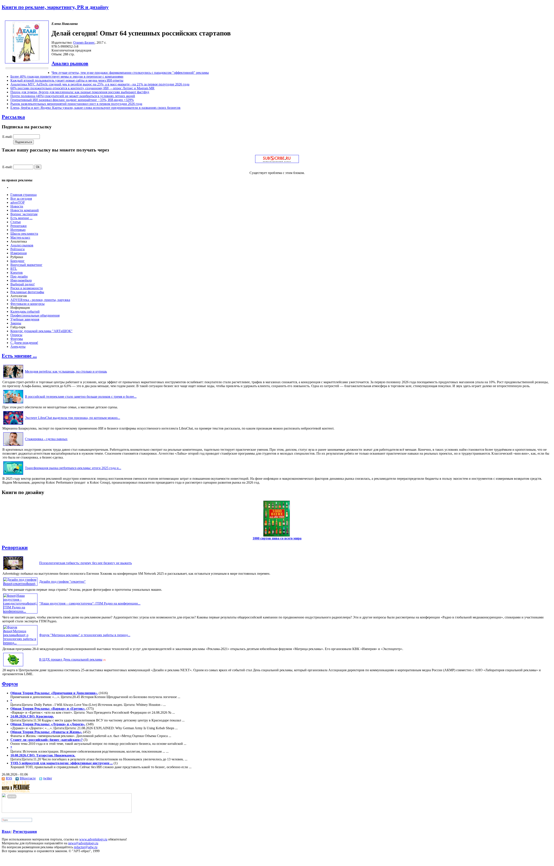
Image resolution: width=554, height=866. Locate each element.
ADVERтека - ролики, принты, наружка (40, 300)
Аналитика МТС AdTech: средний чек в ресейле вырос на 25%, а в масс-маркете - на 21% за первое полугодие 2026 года (99, 84)
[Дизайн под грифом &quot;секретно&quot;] (20, 583)
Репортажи (18, 226)
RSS (9, 778)
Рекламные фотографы (27, 292)
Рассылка (13, 117)
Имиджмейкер (21, 280)
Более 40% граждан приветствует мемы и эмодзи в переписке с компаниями (66, 76)
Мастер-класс (20, 237)
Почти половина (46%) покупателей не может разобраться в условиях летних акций (72, 96)
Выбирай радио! (22, 284)
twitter (47, 778)
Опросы (16, 335)
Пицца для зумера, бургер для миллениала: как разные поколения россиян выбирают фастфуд (79, 92)
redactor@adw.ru (85, 847)
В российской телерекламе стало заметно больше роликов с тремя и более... (81, 396)
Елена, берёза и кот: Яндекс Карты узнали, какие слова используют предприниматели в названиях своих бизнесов (95, 107)
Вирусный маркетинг (26, 265)
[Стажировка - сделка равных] (13, 445)
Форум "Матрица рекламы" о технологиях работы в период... (84, 635)
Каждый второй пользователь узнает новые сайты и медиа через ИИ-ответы (66, 80)
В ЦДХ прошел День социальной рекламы (70, 659)
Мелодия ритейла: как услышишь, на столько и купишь (66, 371)
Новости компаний (24, 210)
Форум (10, 684)
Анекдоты (18, 346)
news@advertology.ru (83, 843)
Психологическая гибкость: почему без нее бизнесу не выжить (85, 563)
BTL (13, 268)
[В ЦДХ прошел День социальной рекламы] (13, 666)
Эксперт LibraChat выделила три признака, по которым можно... (72, 418)
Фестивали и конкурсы (27, 304)
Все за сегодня (21, 198)
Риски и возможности (26, 288)
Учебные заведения (24, 319)
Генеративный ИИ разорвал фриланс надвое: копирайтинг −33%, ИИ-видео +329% (72, 100)
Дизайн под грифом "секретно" (62, 581)
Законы (15, 323)
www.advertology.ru (93, 839)
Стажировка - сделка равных (46, 439)
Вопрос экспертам (23, 214)
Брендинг (17, 261)
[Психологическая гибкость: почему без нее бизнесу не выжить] (13, 569)
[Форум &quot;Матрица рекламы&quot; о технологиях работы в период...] (20, 643)
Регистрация (25, 831)
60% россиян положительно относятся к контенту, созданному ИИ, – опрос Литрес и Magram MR (82, 88)
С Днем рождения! (24, 342)
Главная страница (23, 194)
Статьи (15, 222)
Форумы (16, 339)
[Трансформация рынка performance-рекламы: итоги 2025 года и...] (13, 474)
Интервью (18, 230)
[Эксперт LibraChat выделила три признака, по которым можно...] (13, 424)
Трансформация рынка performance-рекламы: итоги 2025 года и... (73, 468)
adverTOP (17, 202)
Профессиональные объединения (35, 315)
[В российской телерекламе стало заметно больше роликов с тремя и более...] (13, 403)
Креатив (16, 272)
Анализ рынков (70, 63)
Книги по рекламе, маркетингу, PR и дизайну (55, 7)
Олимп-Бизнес (84, 42)
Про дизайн (19, 276)
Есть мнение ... (21, 218)
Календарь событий (25, 311)
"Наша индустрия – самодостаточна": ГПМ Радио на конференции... (89, 603)
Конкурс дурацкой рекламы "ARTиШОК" (41, 331)
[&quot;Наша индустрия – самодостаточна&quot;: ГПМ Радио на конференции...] (20, 611)
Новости (16, 206)
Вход (6, 831)
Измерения (18, 253)
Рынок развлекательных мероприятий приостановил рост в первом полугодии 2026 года (76, 104)
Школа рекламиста (24, 233)
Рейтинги (17, 249)
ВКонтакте (28, 778)
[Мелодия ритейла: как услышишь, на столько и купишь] (13, 378)
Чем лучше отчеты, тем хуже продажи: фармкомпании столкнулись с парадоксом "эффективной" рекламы (130, 72)
